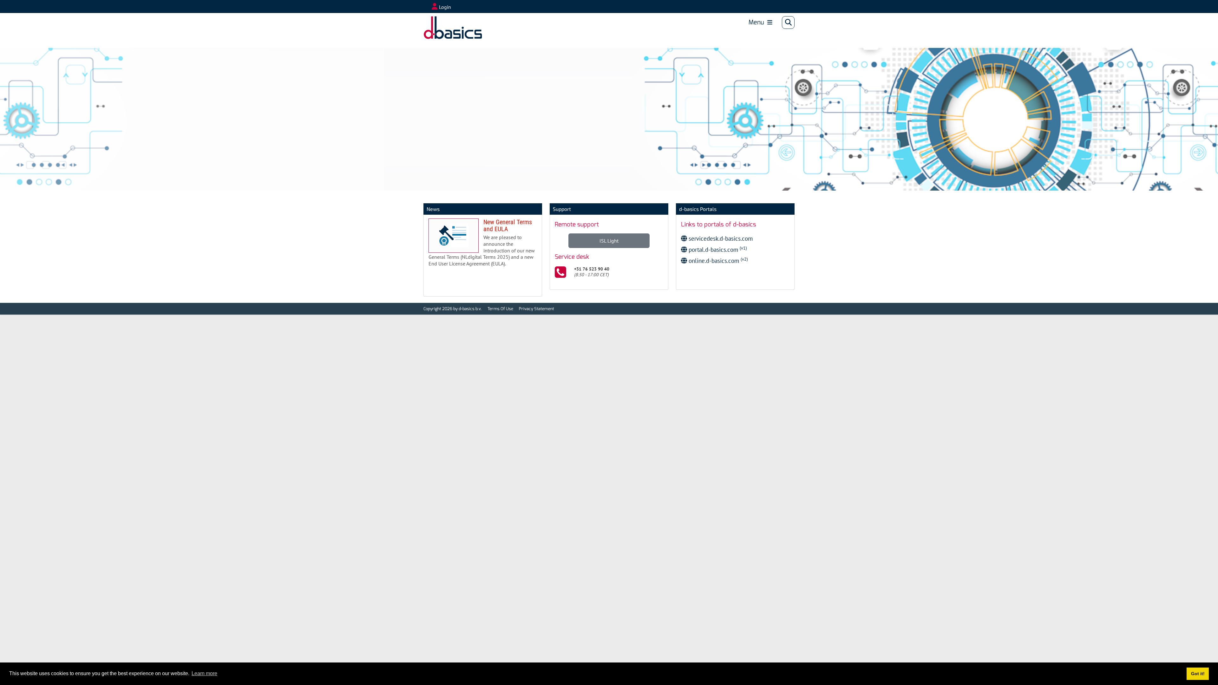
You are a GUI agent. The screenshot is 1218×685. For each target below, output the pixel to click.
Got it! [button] (1198, 673)
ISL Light (609, 241)
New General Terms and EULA (483, 245)
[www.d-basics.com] (443, 22)
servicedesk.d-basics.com (720, 238)
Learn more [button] (204, 673)
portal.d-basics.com (717, 249)
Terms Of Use (500, 308)
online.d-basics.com (717, 260)
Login (445, 7)
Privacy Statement (536, 308)
